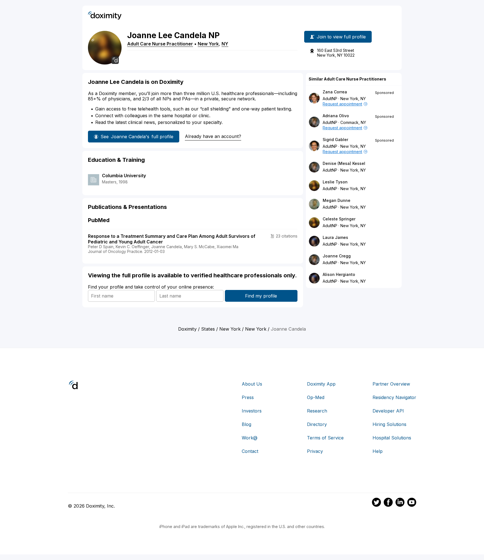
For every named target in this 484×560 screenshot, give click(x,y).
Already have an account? (213, 136)
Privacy (315, 451)
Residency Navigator (394, 397)
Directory (317, 424)
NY (225, 44)
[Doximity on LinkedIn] (399, 503)
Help (378, 451)
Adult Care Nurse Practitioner (160, 44)
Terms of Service (325, 438)
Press (248, 397)
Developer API (388, 411)
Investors (252, 411)
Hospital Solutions (392, 438)
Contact (250, 451)
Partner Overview (391, 384)
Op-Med (315, 397)
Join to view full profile (341, 37)
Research (317, 411)
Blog (246, 424)
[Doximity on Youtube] (411, 503)
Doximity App (321, 384)
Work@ (249, 438)
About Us (252, 384)
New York (208, 44)
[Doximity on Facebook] (388, 503)
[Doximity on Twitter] (376, 503)
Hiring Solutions (389, 424)
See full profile (137, 136)
